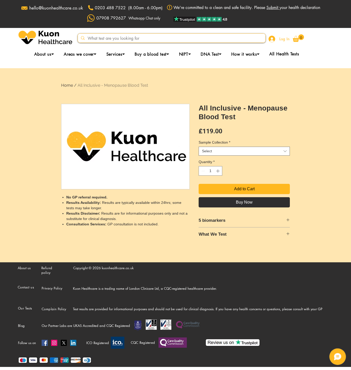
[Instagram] (54, 343)
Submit (273, 7)
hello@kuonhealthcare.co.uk (56, 8)
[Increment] (218, 170)
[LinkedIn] (73, 343)
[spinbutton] (210, 170)
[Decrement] (202, 170)
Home (67, 85)
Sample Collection (214, 142)
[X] (64, 343)
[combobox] (244, 151)
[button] (298, 38)
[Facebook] (45, 343)
